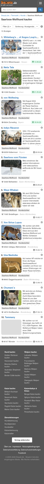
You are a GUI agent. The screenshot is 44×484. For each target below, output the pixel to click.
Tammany (10, 317)
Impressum (16, 446)
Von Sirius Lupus (13, 222)
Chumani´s (9, 287)
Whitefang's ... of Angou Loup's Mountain (18, 38)
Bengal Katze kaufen (32, 394)
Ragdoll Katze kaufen (13, 406)
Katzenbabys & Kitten (30, 389)
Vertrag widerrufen (22, 440)
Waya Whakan (11, 190)
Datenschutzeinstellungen (31, 449)
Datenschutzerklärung (11, 449)
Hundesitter (9, 427)
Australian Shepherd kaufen (12, 370)
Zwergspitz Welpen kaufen (31, 381)
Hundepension (10, 424)
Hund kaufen (10, 352)
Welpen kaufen (30, 352)
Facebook (22, 453)
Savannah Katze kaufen (11, 398)
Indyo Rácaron (11, 127)
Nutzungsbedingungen (31, 446)
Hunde (23, 15)
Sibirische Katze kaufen (30, 407)
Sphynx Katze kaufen (32, 397)
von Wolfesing (11, 97)
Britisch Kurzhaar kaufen (11, 392)
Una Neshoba (11, 255)
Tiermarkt (14, 15)
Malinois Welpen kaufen (30, 370)
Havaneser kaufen (12, 361)
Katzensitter (9, 433)
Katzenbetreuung (11, 430)
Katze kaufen (10, 388)
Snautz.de (5, 15)
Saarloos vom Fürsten (15, 157)
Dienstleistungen (12, 417)
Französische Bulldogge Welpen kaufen (31, 363)
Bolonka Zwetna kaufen (11, 365)
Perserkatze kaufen (31, 412)
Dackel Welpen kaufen (30, 375)
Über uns (7, 446)
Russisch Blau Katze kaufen (32, 401)
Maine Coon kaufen (12, 409)
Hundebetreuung (11, 420)
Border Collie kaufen (12, 375)
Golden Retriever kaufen (11, 356)
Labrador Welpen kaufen (31, 356)
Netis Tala (9, 67)
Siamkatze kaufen (11, 403)
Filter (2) (6, 26)
